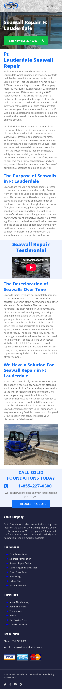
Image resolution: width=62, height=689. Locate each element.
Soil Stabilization (18, 585)
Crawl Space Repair (19, 572)
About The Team (18, 606)
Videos (13, 615)
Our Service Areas (18, 619)
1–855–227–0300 (35, 486)
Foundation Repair (19, 554)
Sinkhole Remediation (20, 558)
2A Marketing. (48, 674)
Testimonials (16, 611)
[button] (52, 5)
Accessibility (10, 677)
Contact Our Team (19, 624)
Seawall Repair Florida (20, 563)
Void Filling (15, 576)
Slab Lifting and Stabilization (23, 567)
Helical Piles (15, 580)
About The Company (20, 602)
